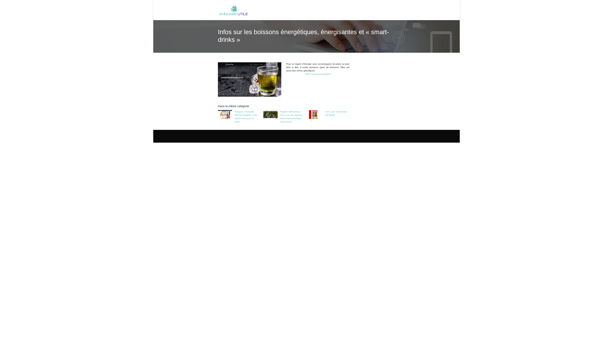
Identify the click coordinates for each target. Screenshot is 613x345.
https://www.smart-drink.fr (318, 74)
